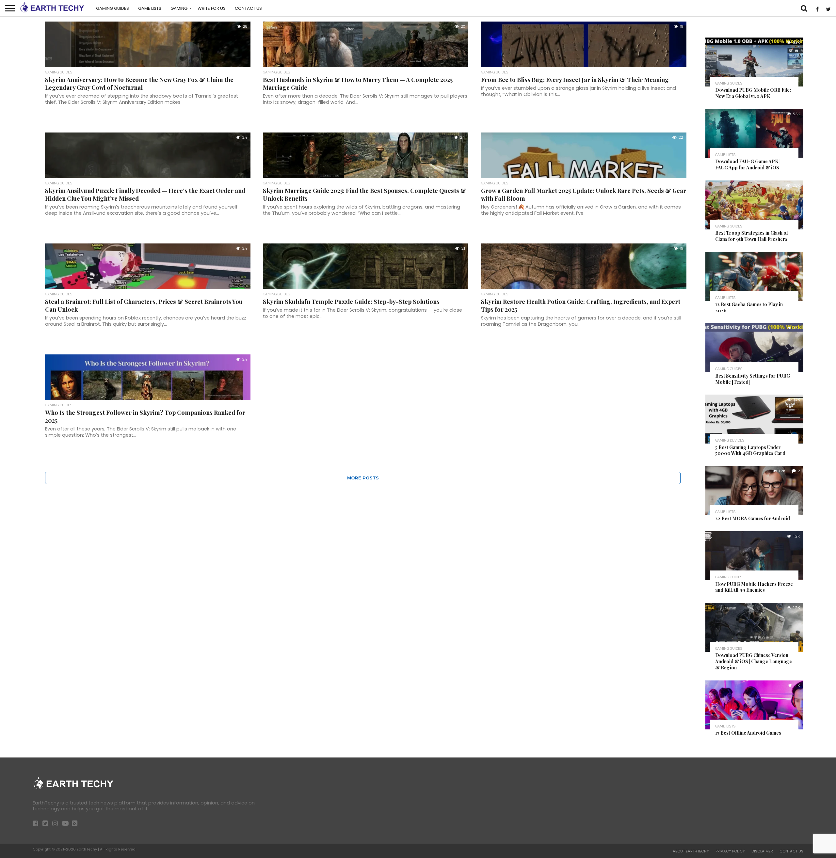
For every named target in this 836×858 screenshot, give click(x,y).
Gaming (178, 8)
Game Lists (149, 8)
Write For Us (212, 8)
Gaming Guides (112, 8)
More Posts (363, 478)
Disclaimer (762, 851)
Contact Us (248, 8)
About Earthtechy (691, 851)
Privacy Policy (730, 851)
